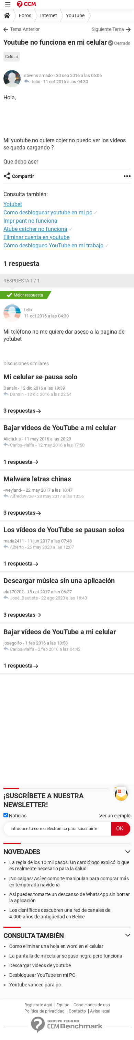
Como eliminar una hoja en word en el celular (56, 946)
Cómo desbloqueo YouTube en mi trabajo (53, 245)
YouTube (75, 15)
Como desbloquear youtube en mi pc (47, 212)
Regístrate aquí (38, 1005)
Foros (25, 15)
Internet (48, 15)
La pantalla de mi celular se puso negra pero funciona (65, 956)
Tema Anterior (25, 29)
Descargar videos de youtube (40, 965)
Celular (11, 56)
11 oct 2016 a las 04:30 (65, 81)
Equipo (62, 1005)
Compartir (23, 176)
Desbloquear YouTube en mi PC (42, 975)
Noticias (17, 815)
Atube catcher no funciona (35, 229)
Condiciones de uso (92, 1005)
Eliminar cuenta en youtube (36, 237)
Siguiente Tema (108, 29)
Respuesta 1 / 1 (21, 280)
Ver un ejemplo (115, 815)
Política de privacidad (44, 1011)
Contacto (77, 1011)
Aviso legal (100, 1011)
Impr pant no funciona (30, 220)
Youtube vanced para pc (35, 984)
